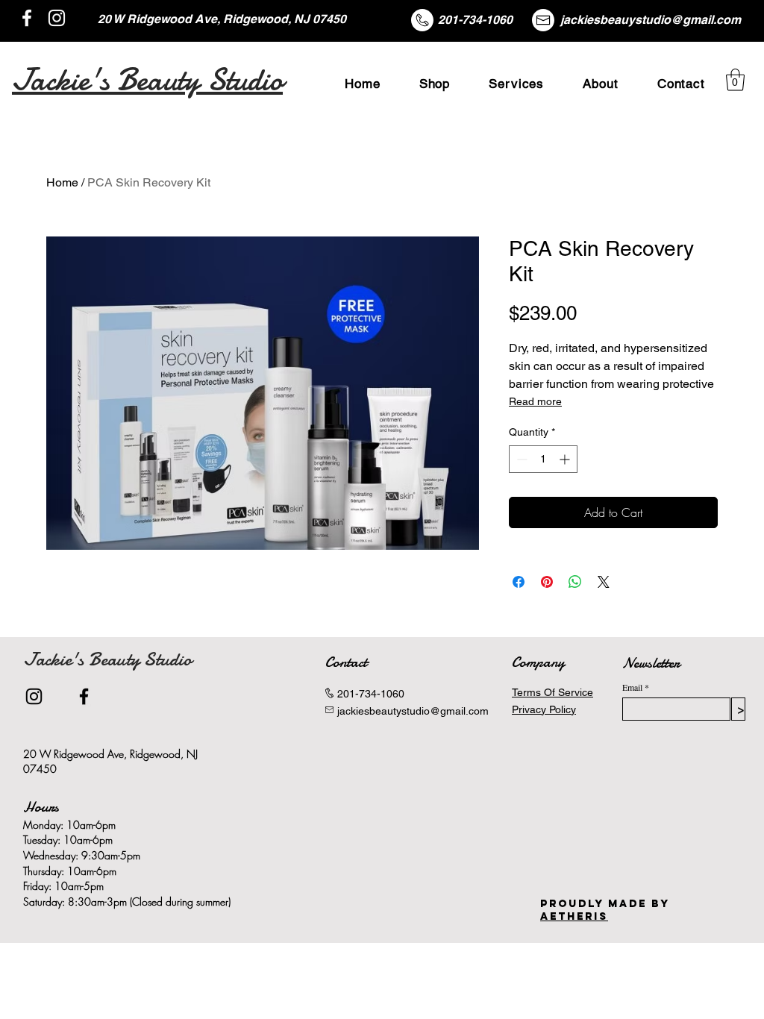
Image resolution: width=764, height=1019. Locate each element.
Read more (535, 401)
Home (62, 182)
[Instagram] (57, 18)
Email (632, 687)
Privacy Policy (544, 709)
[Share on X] (604, 582)
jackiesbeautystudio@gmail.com (413, 711)
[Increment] (566, 459)
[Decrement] (520, 459)
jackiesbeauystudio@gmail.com (650, 20)
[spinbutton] (543, 459)
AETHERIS (574, 916)
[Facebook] (27, 18)
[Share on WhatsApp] (575, 582)
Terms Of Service (552, 692)
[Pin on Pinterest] (547, 582)
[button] (735, 80)
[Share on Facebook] (518, 582)
